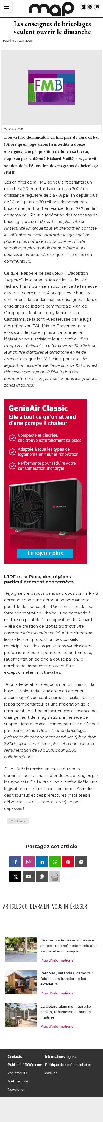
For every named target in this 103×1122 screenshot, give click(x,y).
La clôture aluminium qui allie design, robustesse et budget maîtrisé (65, 1011)
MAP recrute (18, 1081)
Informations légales (61, 1057)
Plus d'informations (56, 960)
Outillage (17, 821)
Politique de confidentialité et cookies (68, 1069)
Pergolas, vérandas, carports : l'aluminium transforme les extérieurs (66, 978)
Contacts (15, 1057)
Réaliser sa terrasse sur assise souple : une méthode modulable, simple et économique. (69, 945)
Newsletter (16, 1089)
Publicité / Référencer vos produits (25, 1069)
